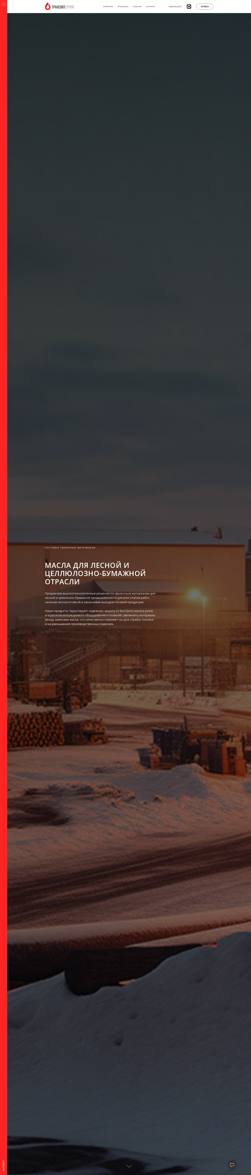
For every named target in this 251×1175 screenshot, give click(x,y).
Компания (108, 7)
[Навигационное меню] (4, 4)
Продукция (123, 7)
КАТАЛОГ (3, 1165)
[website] (189, 6)
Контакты (150, 7)
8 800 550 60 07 (175, 6)
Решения (137, 7)
